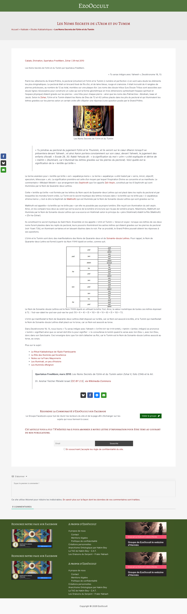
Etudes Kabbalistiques (41, 29)
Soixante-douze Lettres (118, 238)
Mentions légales (79, 537)
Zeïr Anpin (110, 182)
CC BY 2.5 (77, 381)
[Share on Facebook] (90, 395)
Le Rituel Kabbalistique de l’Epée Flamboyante (53, 351)
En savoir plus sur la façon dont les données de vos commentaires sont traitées (101, 499)
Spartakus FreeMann (54, 60)
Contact (75, 534)
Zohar (68, 60)
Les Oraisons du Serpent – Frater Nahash (88, 554)
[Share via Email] (104, 395)
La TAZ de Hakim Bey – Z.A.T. (82, 551)
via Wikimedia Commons (98, 381)
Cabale (28, 60)
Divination (38, 60)
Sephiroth (84, 182)
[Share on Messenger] (97, 395)
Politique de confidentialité (84, 541)
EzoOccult (93, 6)
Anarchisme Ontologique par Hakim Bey (87, 547)
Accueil (14, 29)
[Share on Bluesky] (83, 395)
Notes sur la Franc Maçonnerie (46, 358)
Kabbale (24, 29)
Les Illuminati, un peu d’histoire (46, 361)
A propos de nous (77, 531)
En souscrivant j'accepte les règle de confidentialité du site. (94, 449)
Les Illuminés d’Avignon (42, 364)
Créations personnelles (79, 544)
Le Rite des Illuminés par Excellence (48, 355)
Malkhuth (71, 199)
